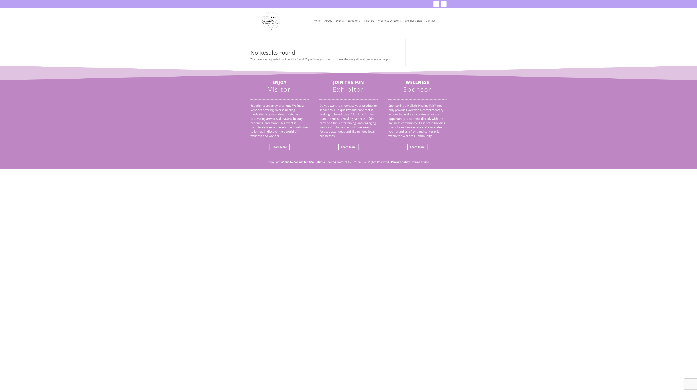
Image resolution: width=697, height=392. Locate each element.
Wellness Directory (389, 20)
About (328, 20)
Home (317, 20)
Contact (430, 20)
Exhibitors (354, 20)
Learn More (279, 147)
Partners (369, 20)
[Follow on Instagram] (444, 4)
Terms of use (420, 162)
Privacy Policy (400, 162)
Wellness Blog (413, 20)
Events (340, 20)
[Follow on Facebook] (436, 4)
